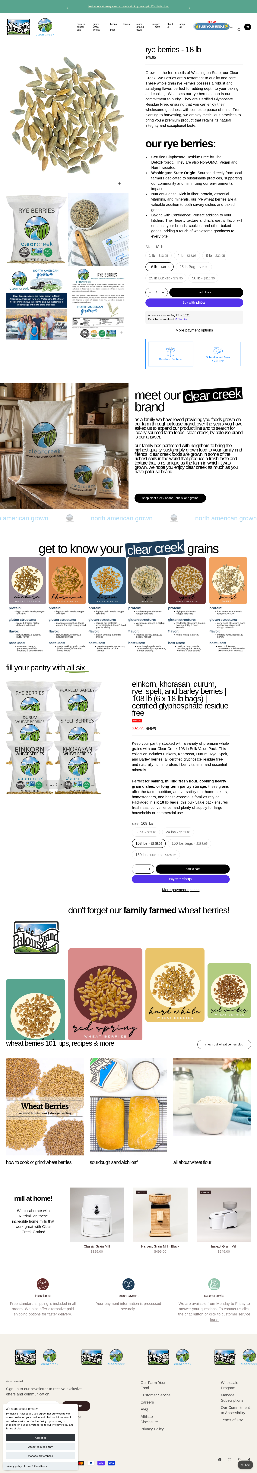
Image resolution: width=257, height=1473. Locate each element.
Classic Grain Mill (97, 1246)
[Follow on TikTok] (249, 1459)
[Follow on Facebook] (220, 1459)
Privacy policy (14, 1466)
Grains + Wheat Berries (97, 27)
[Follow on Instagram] (229, 1459)
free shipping (43, 1295)
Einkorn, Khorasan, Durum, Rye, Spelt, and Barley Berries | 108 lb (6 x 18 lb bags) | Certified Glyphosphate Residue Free (180, 698)
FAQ (144, 1409)
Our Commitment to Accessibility (235, 1410)
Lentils (126, 24)
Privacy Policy (152, 1429)
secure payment (128, 1295)
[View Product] (231, 580)
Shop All (182, 25)
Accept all (40, 1437)
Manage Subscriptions (232, 1397)
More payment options (194, 330)
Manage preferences (40, 1455)
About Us (170, 25)
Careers (147, 1402)
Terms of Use (232, 1420)
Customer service (214, 1295)
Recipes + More (156, 25)
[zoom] (119, 183)
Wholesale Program (229, 1385)
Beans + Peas (113, 27)
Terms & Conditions (35, 1466)
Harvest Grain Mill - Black (160, 1246)
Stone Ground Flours (140, 27)
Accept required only (40, 1446)
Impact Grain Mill (223, 1246)
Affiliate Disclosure (149, 1419)
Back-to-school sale (81, 27)
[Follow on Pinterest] (239, 1459)
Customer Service (155, 1395)
